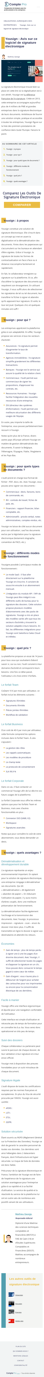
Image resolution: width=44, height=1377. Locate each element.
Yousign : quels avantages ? (16, 181)
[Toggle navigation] (38, 7)
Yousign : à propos (13, 149)
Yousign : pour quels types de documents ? (22, 160)
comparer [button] (22, 204)
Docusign (18, 1304)
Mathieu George (23, 1214)
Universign (19, 1295)
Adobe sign (19, 1321)
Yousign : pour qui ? (14, 155)
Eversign (18, 1312)
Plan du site (21, 1346)
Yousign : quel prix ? (14, 175)
